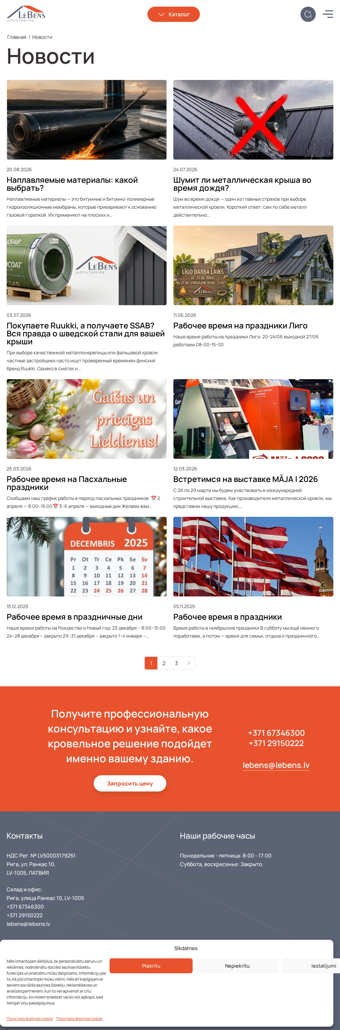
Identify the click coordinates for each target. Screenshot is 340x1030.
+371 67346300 (276, 732)
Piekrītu (151, 965)
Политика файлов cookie (30, 1018)
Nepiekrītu (237, 965)
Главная (16, 37)
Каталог (179, 14)
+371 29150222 (276, 742)
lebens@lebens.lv (276, 764)
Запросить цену (130, 783)
